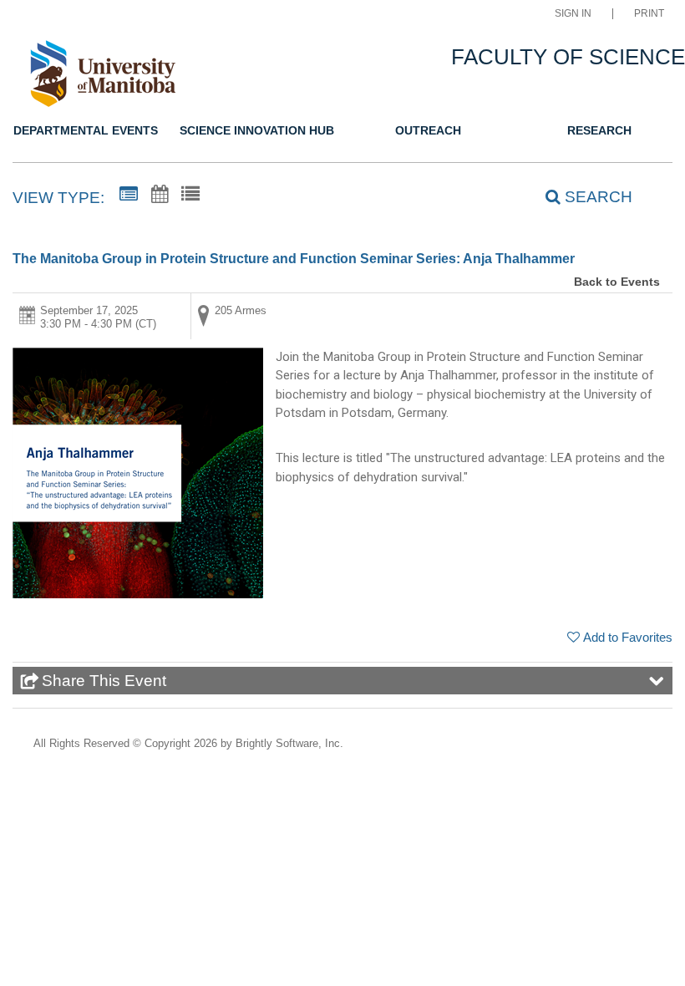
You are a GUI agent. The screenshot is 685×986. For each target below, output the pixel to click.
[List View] (190, 195)
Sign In (573, 13)
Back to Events (617, 281)
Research (599, 130)
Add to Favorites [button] (627, 637)
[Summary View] (128, 195)
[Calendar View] (159, 195)
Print (649, 13)
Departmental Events (85, 130)
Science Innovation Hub (257, 130)
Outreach (428, 130)
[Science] (102, 76)
